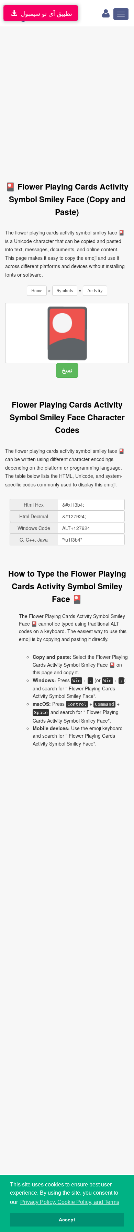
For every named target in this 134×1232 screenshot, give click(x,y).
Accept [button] (67, 1219)
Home (36, 290)
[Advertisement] (67, 100)
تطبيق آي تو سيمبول (44, 13)
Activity (95, 290)
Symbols (65, 290)
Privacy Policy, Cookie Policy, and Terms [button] (69, 1202)
